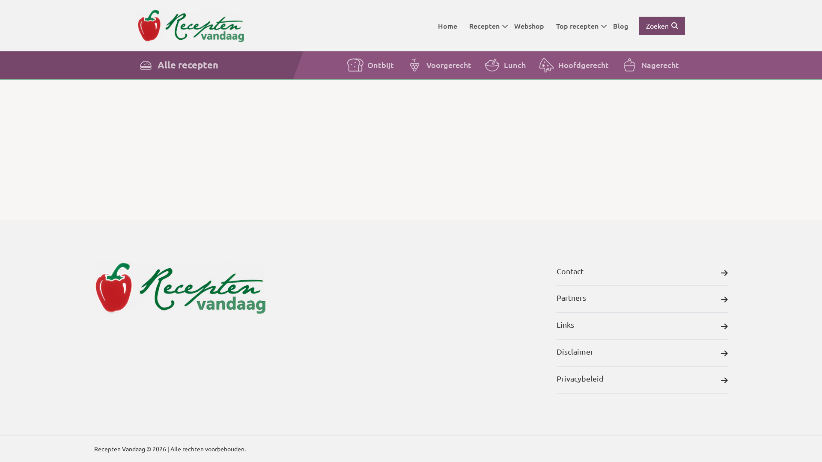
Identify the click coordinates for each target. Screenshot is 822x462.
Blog (620, 25)
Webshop (529, 25)
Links (565, 324)
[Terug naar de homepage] (190, 25)
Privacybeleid (580, 378)
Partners (571, 297)
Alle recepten (188, 65)
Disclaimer (575, 351)
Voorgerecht (448, 65)
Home (447, 25)
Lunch (515, 65)
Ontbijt (380, 65)
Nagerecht (660, 65)
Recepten (484, 25)
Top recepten (577, 25)
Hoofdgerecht (583, 65)
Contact (570, 271)
